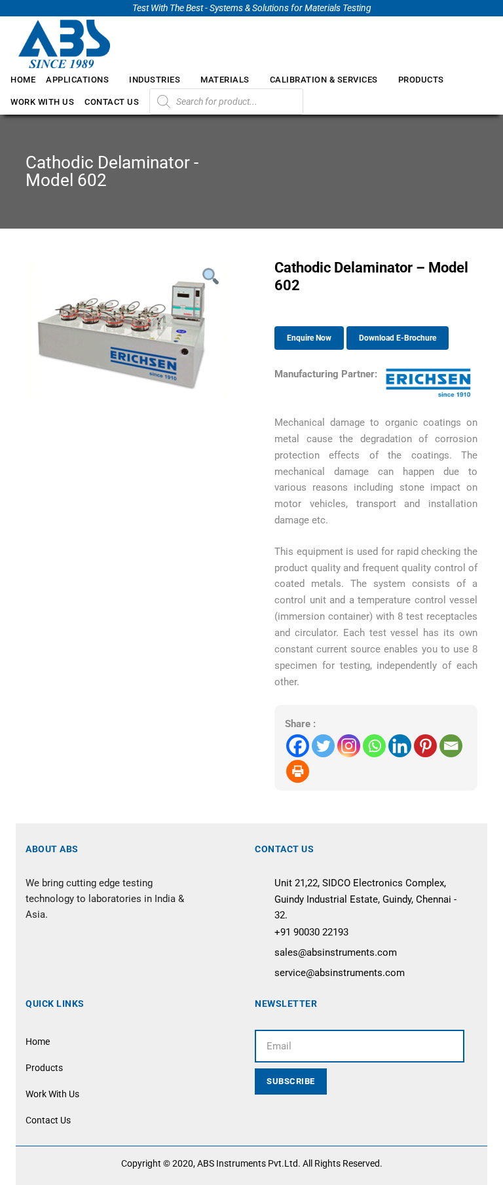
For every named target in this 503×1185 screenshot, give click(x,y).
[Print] (297, 771)
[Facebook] (297, 745)
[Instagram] (348, 745)
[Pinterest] (425, 745)
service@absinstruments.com (339, 973)
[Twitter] (323, 745)
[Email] (450, 745)
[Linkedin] (399, 745)
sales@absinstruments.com (335, 952)
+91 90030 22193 (311, 932)
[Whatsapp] (374, 745)
